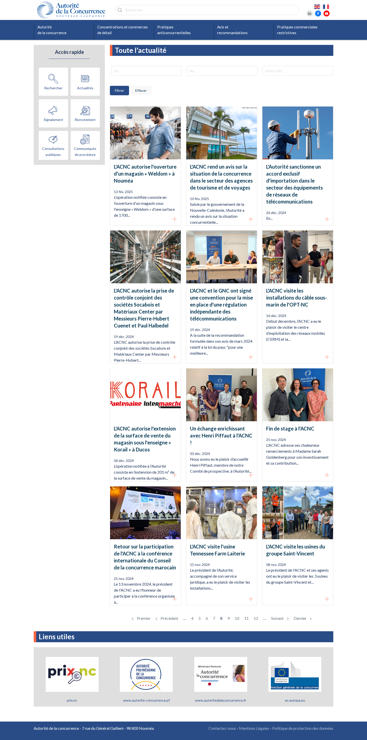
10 (237, 618)
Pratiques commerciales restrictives (297, 30)
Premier (143, 618)
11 (246, 618)
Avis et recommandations (232, 30)
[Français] (326, 6)
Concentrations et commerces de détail (122, 30)
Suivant (277, 618)
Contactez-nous (222, 728)
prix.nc (72, 700)
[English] (317, 6)
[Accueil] (72, 10)
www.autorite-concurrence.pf (146, 700)
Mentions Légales (254, 728)
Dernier (300, 618)
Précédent (169, 618)
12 (256, 618)
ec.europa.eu (295, 700)
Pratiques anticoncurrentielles (174, 30)
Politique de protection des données (302, 728)
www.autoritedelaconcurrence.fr (220, 700)
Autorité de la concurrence (51, 30)
